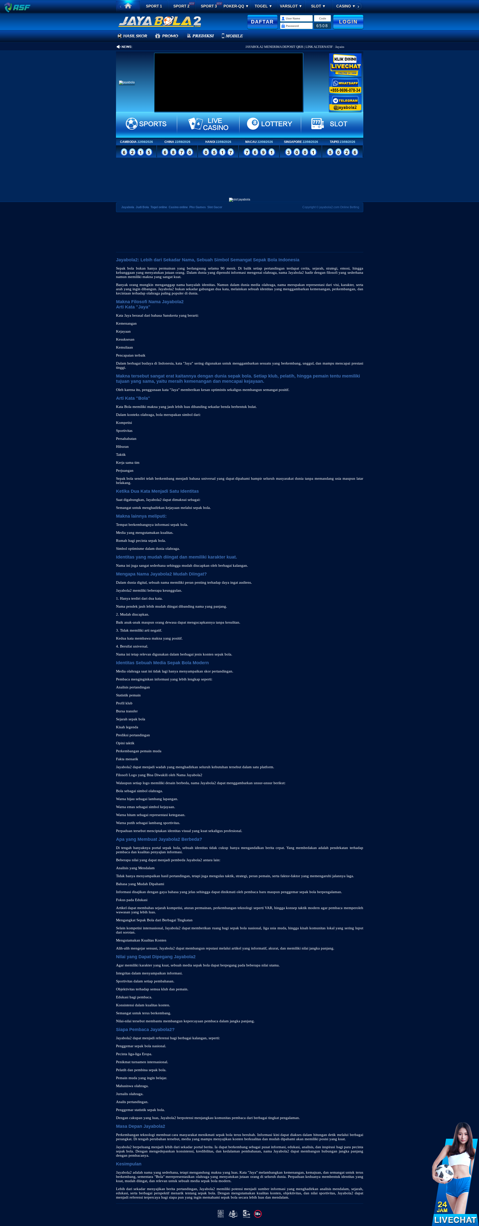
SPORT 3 (209, 6)
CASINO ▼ (346, 6)
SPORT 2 (181, 6)
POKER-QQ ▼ (236, 6)
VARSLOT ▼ (291, 6)
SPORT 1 (154, 6)
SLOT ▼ (318, 6)
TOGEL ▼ (263, 6)
